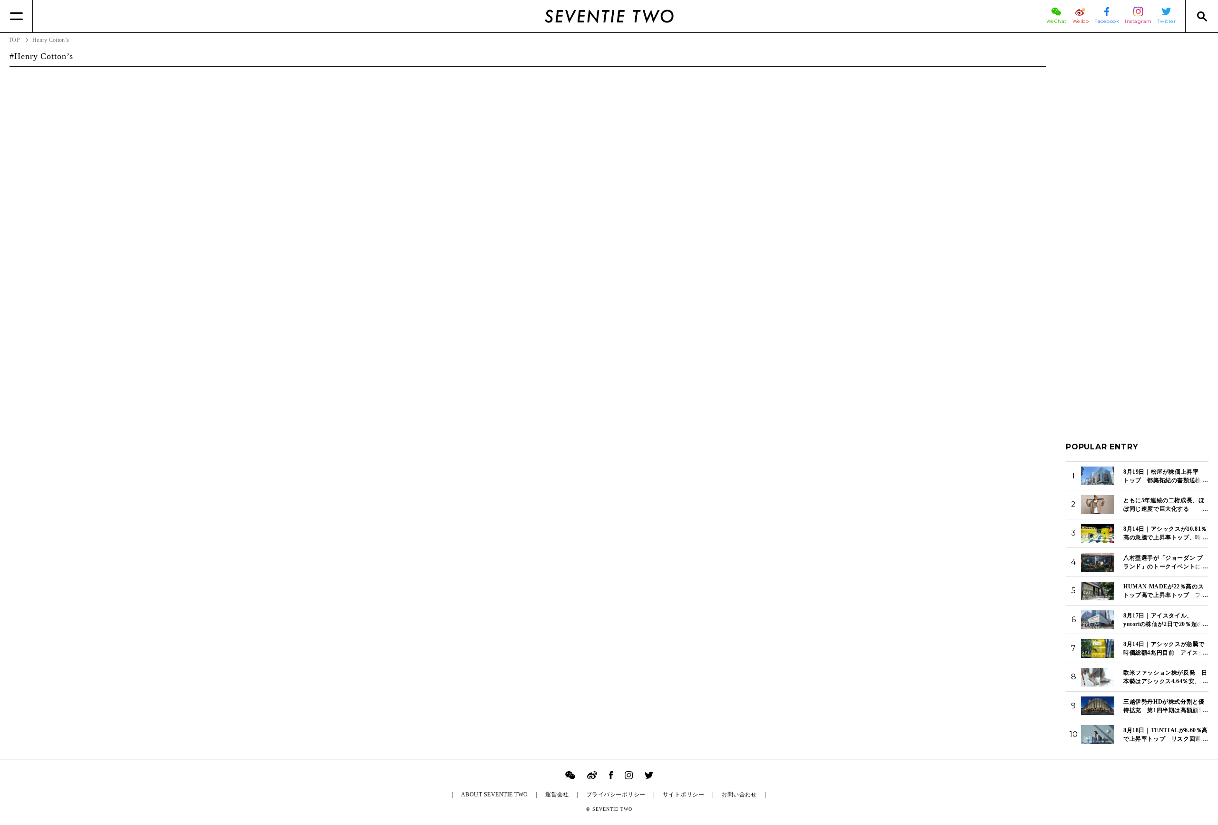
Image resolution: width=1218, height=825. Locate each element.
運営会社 (557, 794)
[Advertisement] (1137, 185)
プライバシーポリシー (616, 794)
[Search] (1201, 16)
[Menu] (16, 16)
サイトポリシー (683, 794)
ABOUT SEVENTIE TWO (494, 794)
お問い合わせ (739, 794)
